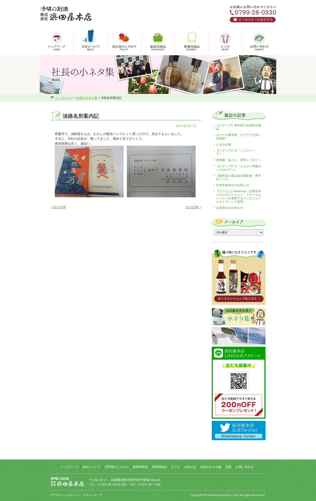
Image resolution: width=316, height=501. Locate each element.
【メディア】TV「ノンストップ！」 (235, 152)
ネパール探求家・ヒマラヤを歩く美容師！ (238, 136)
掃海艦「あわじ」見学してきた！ (238, 160)
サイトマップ (94, 495)
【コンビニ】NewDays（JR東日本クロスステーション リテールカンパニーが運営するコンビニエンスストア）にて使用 (238, 196)
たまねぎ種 (223, 144)
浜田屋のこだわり (117, 467)
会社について (92, 467)
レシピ (175, 467)
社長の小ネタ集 (86, 98)
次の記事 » (193, 207)
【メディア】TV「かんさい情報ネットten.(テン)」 (238, 168)
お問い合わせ (245, 467)
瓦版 (228, 467)
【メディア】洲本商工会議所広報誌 (238, 127)
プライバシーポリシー (66, 495)
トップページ (64, 98)
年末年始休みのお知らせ (232, 185)
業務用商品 (159, 467)
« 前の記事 (58, 207)
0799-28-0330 (109, 484)
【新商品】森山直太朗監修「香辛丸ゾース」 (238, 177)
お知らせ (190, 467)
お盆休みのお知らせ (229, 208)
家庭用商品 (140, 467)
